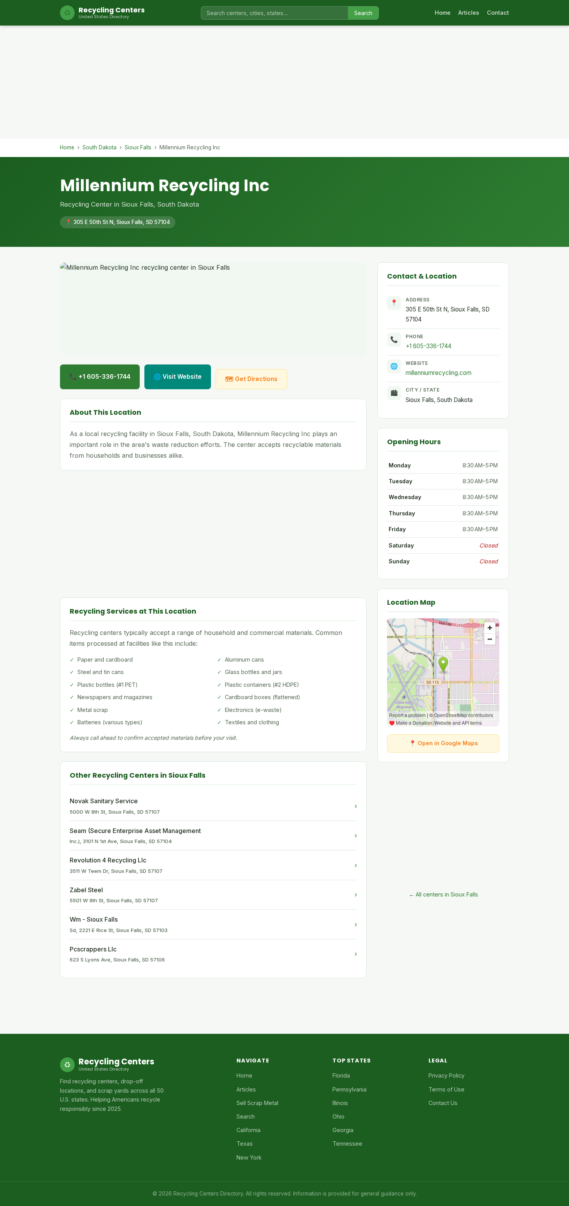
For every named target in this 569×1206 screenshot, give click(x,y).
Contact (498, 12)
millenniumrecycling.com (438, 372)
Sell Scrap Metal (257, 1103)
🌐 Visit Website (178, 376)
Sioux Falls (138, 147)
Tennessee (347, 1143)
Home (443, 12)
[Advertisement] (284, 84)
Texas (245, 1143)
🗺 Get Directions (251, 379)
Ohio (338, 1116)
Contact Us (443, 1103)
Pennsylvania (349, 1089)
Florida (341, 1075)
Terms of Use (446, 1089)
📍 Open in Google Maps (443, 743)
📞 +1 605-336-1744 (99, 376)
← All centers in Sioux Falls (443, 894)
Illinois (340, 1103)
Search (363, 13)
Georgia (342, 1130)
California (249, 1130)
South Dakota (99, 147)
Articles (468, 12)
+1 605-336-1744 (428, 346)
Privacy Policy (446, 1075)
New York (249, 1157)
